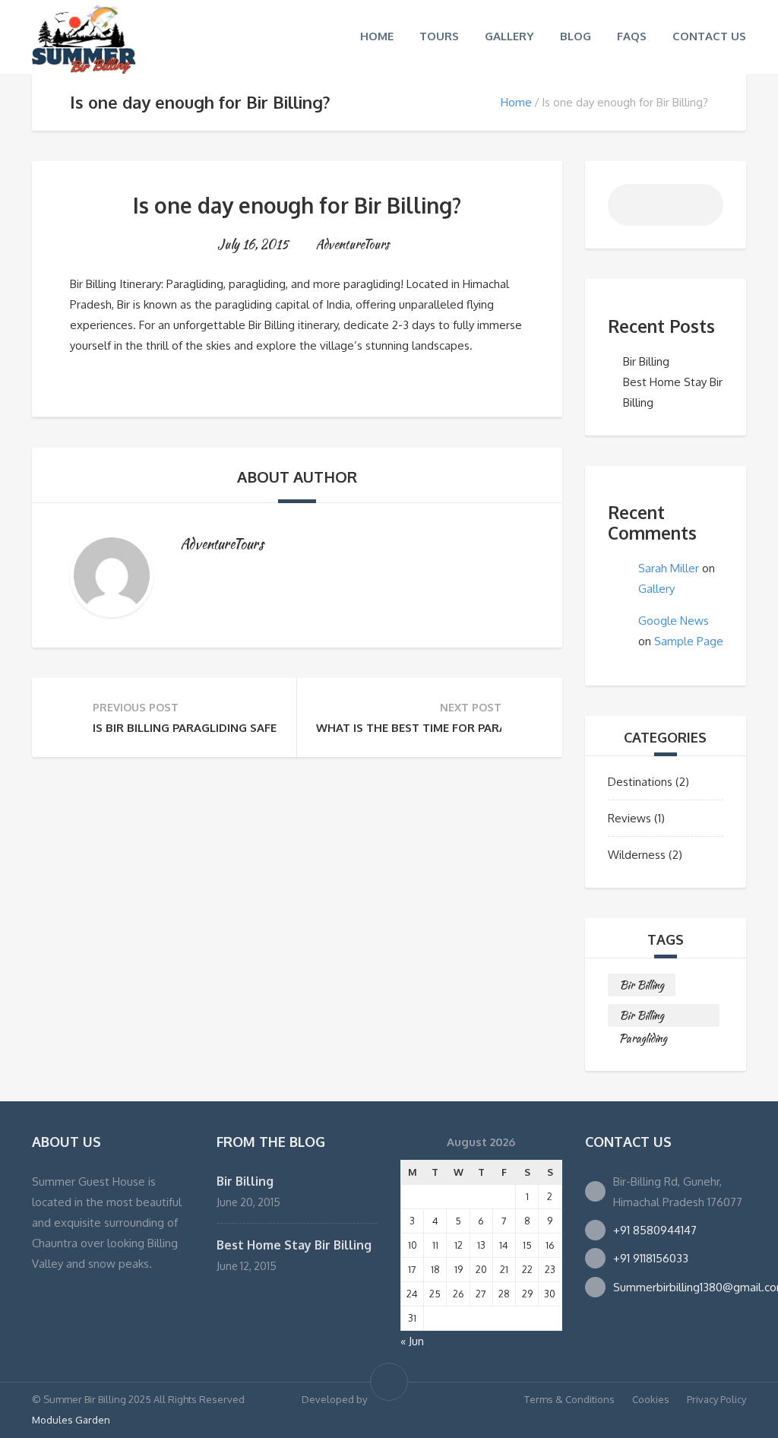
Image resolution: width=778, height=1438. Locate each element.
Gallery (509, 36)
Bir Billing (646, 361)
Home (377, 36)
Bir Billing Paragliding (643, 1017)
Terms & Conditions (569, 1399)
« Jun (412, 1341)
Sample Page (688, 641)
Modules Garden (71, 1420)
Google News (673, 620)
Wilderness (637, 854)
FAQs (632, 36)
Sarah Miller (668, 568)
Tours (439, 36)
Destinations (640, 781)
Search (702, 209)
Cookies (650, 1399)
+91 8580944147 (655, 1230)
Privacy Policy (716, 1399)
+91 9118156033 (650, 1258)
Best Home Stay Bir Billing (294, 1245)
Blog (575, 36)
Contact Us (709, 36)
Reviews (629, 818)
